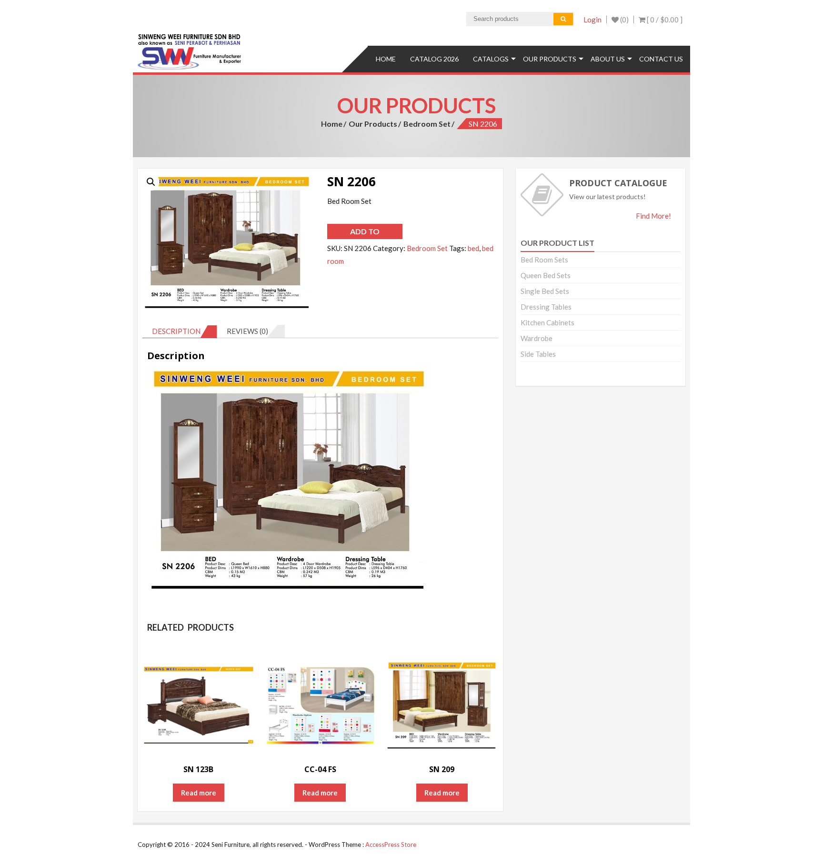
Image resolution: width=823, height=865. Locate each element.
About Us (608, 59)
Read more (198, 792)
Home (386, 59)
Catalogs (491, 59)
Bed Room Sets (544, 259)
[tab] (179, 331)
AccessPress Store (390, 844)
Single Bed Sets (545, 291)
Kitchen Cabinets (547, 322)
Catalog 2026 (434, 59)
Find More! (653, 215)
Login (592, 19)
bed (473, 248)
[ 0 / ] (663, 19)
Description (176, 331)
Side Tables (538, 354)
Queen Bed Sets (546, 275)
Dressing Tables (546, 306)
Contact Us (661, 59)
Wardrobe (536, 338)
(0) (624, 19)
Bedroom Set (427, 123)
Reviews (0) (247, 331)
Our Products (549, 59)
